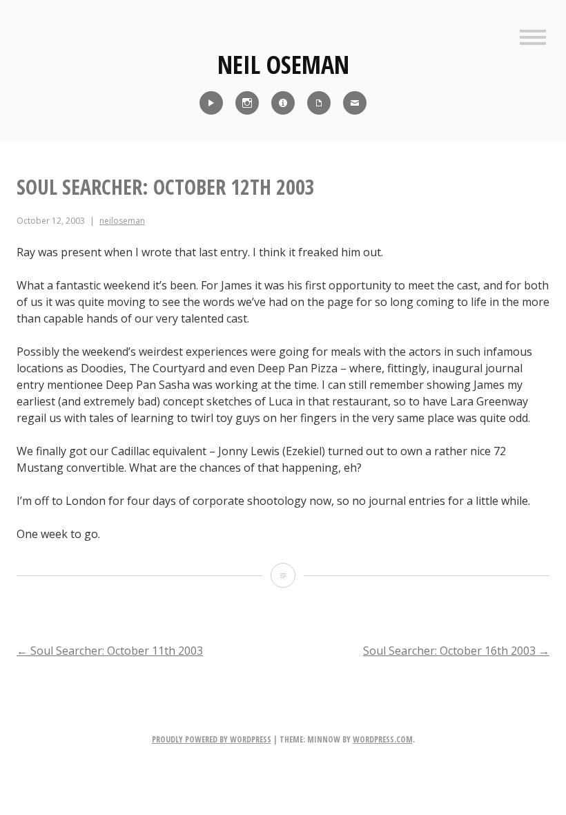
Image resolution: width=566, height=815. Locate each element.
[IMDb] (283, 103)
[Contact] (354, 103)
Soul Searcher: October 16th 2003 (456, 650)
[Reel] (211, 103)
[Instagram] (247, 103)
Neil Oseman (283, 65)
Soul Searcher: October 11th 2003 (110, 650)
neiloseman (122, 221)
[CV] (318, 103)
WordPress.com (383, 739)
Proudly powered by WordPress (211, 739)
